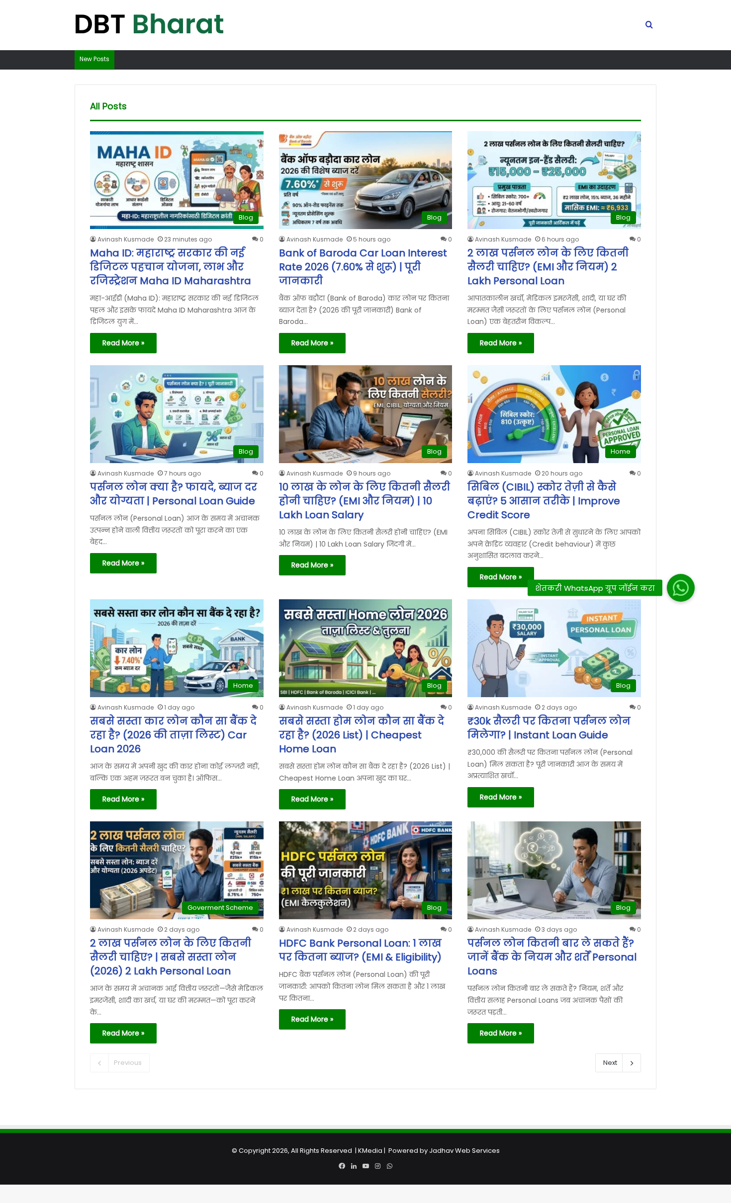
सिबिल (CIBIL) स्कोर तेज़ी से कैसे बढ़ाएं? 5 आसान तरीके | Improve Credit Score (543, 501)
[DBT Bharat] (149, 25)
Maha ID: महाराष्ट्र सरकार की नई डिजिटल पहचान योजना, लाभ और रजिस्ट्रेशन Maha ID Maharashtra (170, 267)
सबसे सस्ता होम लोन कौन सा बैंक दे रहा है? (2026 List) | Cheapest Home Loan (361, 735)
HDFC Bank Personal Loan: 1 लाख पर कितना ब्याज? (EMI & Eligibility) (360, 950)
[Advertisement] (365, 1133)
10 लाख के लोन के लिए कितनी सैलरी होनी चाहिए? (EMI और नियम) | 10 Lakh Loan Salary (364, 501)
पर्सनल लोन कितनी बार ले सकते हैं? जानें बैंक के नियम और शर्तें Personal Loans (552, 957)
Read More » (123, 343)
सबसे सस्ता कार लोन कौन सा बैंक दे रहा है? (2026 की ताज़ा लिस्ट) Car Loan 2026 (173, 735)
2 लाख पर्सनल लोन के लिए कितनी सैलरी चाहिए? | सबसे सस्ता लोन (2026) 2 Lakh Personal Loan (170, 957)
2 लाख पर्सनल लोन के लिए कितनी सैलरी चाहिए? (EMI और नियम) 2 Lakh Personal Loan (548, 267)
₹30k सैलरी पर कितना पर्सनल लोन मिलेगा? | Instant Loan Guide (549, 728)
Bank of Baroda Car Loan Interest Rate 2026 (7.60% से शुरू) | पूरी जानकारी (363, 267)
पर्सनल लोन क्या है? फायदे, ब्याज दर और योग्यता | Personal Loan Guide (173, 494)
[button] (680, 587)
